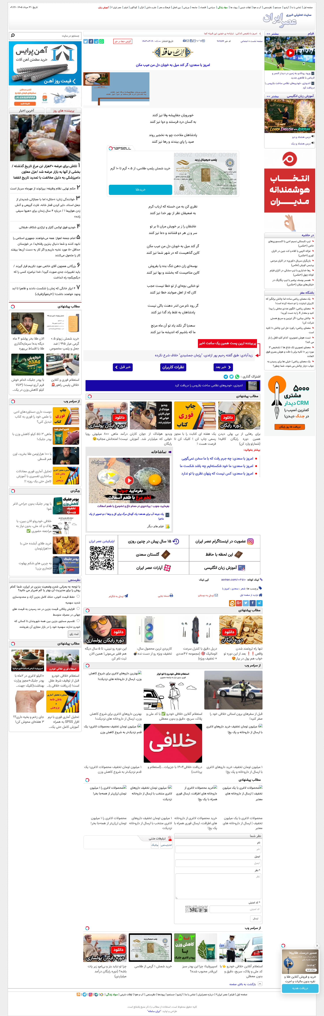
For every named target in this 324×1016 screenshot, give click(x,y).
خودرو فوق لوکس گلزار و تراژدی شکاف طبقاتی (47, 227)
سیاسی (212, 7)
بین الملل (177, 7)
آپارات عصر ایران (149, 568)
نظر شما (255, 836)
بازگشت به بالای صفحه (243, 984)
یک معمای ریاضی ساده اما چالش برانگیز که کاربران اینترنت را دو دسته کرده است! (290, 301)
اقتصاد (203, 7)
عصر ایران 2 (116, 7)
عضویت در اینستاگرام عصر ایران (221, 541)
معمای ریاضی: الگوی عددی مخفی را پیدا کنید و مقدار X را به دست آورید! (291, 311)
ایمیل (257, 857)
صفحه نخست (256, 41)
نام (258, 843)
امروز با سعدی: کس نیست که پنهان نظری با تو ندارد (217, 473)
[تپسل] (110, 148)
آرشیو (286, 7)
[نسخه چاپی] (184, 41)
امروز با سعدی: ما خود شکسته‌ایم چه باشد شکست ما (216, 466)
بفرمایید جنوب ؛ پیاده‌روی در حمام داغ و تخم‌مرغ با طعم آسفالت (133, 506)
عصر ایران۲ (221, 995)
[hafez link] (173, 52)
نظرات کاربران (173, 367)
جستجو (278, 7)
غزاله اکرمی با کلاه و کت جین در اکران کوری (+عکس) (293, 253)
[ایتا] (232, 603)
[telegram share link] (96, 41)
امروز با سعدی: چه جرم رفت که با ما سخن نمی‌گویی (217, 458)
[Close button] (317, 945)
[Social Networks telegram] (225, 376)
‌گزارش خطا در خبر (123, 41)
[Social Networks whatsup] (237, 376)
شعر (243, 589)
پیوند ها (233, 7)
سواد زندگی (223, 7)
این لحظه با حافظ (219, 555)
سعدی (235, 589)
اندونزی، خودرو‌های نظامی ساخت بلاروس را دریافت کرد (290, 86)
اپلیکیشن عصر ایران (101, 541)
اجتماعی (244, 41)
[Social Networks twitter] (231, 376)
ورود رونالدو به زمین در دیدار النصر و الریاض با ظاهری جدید (293, 76)
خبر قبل (125, 367)
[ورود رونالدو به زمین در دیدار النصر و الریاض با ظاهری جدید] (289, 53)
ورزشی (186, 7)
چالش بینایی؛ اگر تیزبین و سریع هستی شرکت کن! (292, 320)
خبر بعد (221, 367)
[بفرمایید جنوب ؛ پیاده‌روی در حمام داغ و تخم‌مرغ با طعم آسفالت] (129, 480)
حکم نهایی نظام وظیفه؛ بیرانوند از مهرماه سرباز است (43, 189)
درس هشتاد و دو (301, 137)
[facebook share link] (91, 41)
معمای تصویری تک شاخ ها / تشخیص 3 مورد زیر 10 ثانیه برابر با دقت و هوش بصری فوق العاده (290, 352)
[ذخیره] (191, 41)
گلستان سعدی (147, 555)
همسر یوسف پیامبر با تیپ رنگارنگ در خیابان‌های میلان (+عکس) (293, 282)
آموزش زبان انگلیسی (220, 568)
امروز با (225, 589)
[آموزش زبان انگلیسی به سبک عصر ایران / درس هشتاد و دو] (289, 116)
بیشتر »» (273, 33)
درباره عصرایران (206, 995)
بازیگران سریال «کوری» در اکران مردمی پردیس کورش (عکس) (292, 263)
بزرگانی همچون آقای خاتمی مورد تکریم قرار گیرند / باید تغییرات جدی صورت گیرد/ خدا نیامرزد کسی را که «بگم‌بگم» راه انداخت (46, 272)
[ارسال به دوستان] (187, 41)
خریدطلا (140, 189)
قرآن (141, 7)
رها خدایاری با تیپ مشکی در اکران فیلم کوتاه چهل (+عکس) (292, 273)
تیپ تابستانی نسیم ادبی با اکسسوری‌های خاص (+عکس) (291, 243)
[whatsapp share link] (101, 41)
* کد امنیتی (254, 903)
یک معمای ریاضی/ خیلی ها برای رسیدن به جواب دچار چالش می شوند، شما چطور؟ (290, 364)
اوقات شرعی (245, 7)
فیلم (126, 7)
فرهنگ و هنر (164, 7)
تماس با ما (296, 7)
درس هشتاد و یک (301, 144)
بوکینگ (154, 845)
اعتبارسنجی (166, 845)
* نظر (257, 870)
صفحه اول (308, 7)
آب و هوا (257, 7)
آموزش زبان (103, 7)
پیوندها (161, 995)
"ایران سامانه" (154, 1011)
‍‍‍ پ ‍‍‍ (199, 40)
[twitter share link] (85, 41)
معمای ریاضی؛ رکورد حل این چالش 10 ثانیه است (290, 330)
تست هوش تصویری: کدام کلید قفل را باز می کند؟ (291, 340)
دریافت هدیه (300, 988)
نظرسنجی (268, 7)
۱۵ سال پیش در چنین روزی (149, 541)
